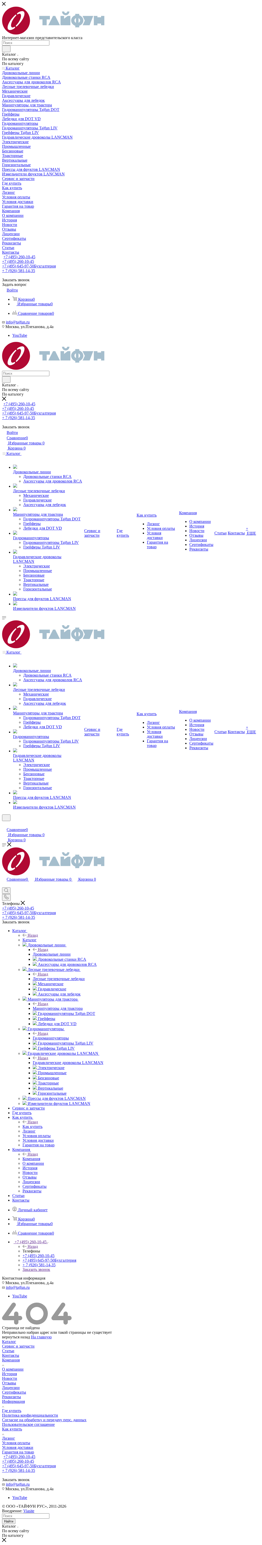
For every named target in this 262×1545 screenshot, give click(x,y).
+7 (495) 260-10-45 (19, 257)
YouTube (19, 335)
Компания (31, 1159)
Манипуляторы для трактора (58, 1008)
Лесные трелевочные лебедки (59, 979)
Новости (9, 1378)
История (9, 1374)
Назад (33, 935)
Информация (13, 1401)
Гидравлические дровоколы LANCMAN (68, 1062)
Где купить (11, 1410)
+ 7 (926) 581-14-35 (18, 270)
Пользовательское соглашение (28, 1424)
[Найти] (6, 49)
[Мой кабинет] (4, 824)
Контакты (10, 1355)
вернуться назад (16, 1337)
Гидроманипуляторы (51, 1038)
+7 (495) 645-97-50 (29, 266)
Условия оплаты (16, 1443)
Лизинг (8, 1438)
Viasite (28, 1511)
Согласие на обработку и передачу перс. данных (44, 1420)
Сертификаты (14, 1392)
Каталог (30, 940)
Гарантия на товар (18, 1452)
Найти (8, 1521)
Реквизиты (11, 1397)
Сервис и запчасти (18, 1346)
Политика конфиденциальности (30, 1415)
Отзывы (9, 1383)
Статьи (8, 1351)
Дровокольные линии (52, 954)
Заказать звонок (36, 1269)
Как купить (32, 1126)
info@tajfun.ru (18, 322)
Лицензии (11, 1387)
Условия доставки (17, 1447)
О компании (13, 1369)
